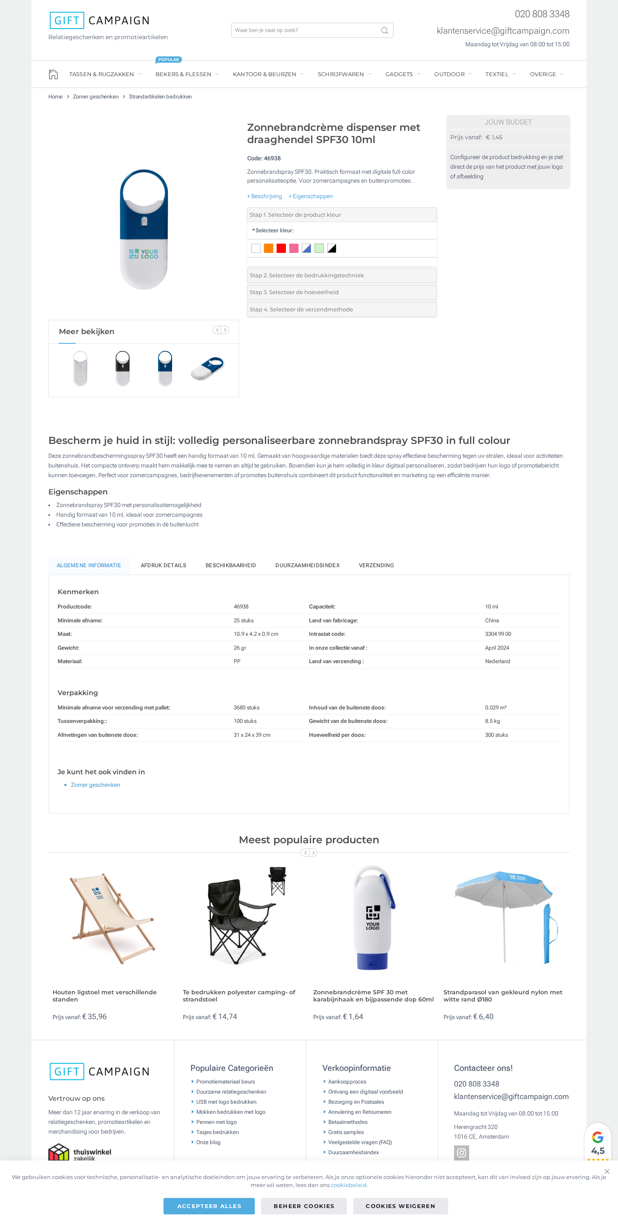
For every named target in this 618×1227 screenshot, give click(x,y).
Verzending (376, 565)
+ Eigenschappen (311, 196)
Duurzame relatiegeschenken (231, 1092)
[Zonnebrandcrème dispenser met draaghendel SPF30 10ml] (143, 218)
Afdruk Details (163, 565)
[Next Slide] (225, 330)
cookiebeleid (349, 1185)
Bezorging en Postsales (356, 1102)
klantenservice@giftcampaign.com (503, 31)
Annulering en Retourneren (359, 1112)
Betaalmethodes (347, 1122)
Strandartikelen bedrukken (160, 96)
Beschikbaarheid (231, 565)
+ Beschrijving (264, 196)
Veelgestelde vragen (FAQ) (360, 1142)
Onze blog (208, 1142)
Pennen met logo (216, 1122)
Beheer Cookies (304, 1206)
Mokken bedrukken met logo (230, 1112)
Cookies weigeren (401, 1206)
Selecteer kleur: (272, 230)
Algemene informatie (89, 565)
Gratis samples (346, 1132)
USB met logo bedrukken (226, 1102)
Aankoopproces (347, 1081)
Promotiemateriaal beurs (225, 1081)
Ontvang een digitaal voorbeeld (365, 1092)
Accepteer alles (209, 1206)
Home (56, 96)
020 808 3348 (542, 14)
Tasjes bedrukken (217, 1132)
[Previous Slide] (216, 330)
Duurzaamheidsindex (307, 565)
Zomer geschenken (96, 96)
